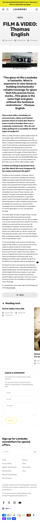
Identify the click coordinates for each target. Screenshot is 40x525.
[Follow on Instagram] (14, 502)
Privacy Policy (15, 384)
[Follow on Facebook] (3, 502)
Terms (4, 460)
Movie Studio (11, 288)
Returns (25, 460)
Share (21, 295)
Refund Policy (7, 471)
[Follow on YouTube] (19, 502)
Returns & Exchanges (9, 474)
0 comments (34, 40)
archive (20, 17)
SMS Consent (6, 478)
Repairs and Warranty (9, 467)
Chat (23, 471)
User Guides (26, 467)
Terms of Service (28, 384)
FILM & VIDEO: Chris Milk (13, 309)
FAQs (24, 463)
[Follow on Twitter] (9, 502)
